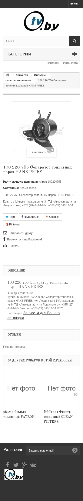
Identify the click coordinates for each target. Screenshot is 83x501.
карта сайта (70, 62)
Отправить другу (21, 233)
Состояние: (11, 187)
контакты (53, 62)
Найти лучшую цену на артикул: (25, 181)
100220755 (54, 181)
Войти (74, 3)
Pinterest (14, 224)
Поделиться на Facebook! (24, 239)
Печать (14, 246)
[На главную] (8, 75)
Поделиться (31, 216)
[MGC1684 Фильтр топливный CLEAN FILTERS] (62, 389)
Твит (12, 216)
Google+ (54, 216)
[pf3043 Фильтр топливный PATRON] (21, 389)
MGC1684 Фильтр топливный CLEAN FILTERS (58, 416)
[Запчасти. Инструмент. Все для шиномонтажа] (41, 21)
